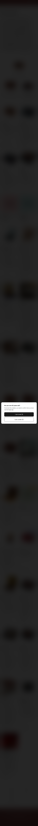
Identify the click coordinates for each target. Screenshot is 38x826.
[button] (19, 414)
